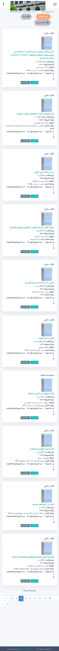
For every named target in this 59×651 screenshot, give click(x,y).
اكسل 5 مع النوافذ (46, 338)
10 (50, 598)
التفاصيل (34, 82)
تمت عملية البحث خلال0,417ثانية (22, 12)
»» (7, 604)
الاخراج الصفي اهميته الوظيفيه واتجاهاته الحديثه (33, 557)
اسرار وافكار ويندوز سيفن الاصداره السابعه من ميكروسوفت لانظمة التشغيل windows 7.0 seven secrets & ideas (32, 55)
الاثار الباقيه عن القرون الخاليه (41, 394)
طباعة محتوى (42, 22)
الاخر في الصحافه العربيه (43, 504)
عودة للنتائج (43, 16)
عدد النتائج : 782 (47, 12)
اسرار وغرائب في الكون (44, 172)
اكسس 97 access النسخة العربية (39, 283)
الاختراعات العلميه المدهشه (42, 449)
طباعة (25, 16)
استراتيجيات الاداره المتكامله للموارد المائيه (35, 114)
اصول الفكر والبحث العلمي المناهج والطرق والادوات (32, 227)
